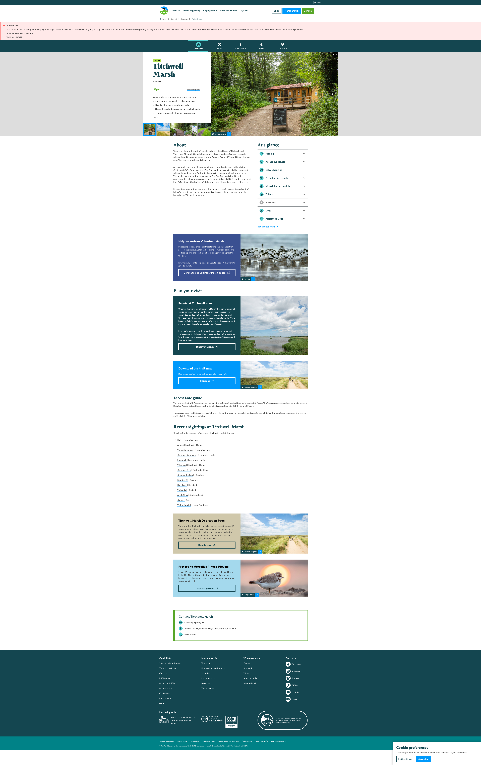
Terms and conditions (167, 741)
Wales (246, 673)
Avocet (180, 444)
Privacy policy (194, 741)
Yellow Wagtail (184, 504)
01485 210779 (190, 634)
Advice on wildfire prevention (20, 33)
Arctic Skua (182, 494)
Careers (162, 673)
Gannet (181, 499)
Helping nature (210, 10)
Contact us (164, 693)
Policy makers (207, 678)
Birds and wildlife (228, 10)
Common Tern (184, 469)
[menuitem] (175, 10)
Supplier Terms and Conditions (228, 741)
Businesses (206, 683)
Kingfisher (182, 484)
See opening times (193, 89)
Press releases (165, 698)
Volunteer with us (167, 668)
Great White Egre (185, 474)
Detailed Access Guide (219, 405)
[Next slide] (332, 94)
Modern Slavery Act (261, 741)
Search (319, 2)
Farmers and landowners (212, 668)
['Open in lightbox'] (275, 94)
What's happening (191, 10)
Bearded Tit (182, 479)
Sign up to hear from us (170, 663)
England (247, 663)
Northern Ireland (251, 678)
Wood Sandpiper (185, 449)
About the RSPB (167, 683)
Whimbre (181, 464)
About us (175, 10)
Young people (208, 688)
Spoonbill (182, 459)
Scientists (205, 673)
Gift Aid (162, 703)
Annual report (166, 688)
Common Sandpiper (186, 454)
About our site (247, 741)
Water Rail (182, 489)
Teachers (205, 663)
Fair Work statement (278, 741)
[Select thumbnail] (149, 129)
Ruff (179, 439)
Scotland (248, 668)
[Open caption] (229, 134)
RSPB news (164, 678)
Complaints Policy (208, 741)
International (250, 683)
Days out (244, 10)
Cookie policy (182, 741)
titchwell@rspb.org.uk (194, 622)
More (173, 723)
